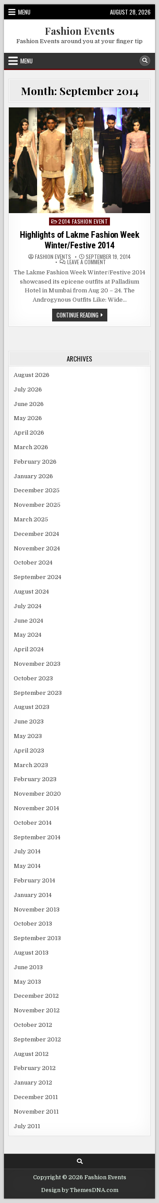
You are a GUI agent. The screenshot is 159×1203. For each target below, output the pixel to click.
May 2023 (28, 736)
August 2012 (31, 1054)
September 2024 (37, 577)
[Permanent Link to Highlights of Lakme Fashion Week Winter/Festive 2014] (79, 160)
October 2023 (33, 678)
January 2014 (33, 895)
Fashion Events (79, 30)
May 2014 (27, 866)
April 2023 (29, 750)
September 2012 (37, 1039)
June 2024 (28, 620)
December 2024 (36, 534)
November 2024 (37, 548)
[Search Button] (145, 60)
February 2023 (35, 779)
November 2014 (36, 808)
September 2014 (37, 837)
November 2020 (37, 793)
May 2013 (27, 981)
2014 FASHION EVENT (83, 221)
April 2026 (29, 432)
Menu (24, 11)
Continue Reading (82, 315)
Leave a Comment (86, 262)
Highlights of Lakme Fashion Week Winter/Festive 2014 (79, 240)
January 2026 (33, 476)
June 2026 (29, 404)
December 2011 (36, 1097)
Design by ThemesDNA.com (79, 1190)
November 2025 (37, 505)
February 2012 (35, 1068)
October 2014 (33, 822)
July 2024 (28, 606)
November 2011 (36, 1111)
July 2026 (28, 389)
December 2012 (36, 996)
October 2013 (33, 923)
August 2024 (31, 591)
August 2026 (31, 375)
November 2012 (37, 1010)
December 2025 (37, 490)
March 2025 (31, 519)
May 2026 (28, 418)
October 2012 (33, 1025)
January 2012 (33, 1082)
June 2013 (28, 967)
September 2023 (38, 693)
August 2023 (31, 707)
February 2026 (35, 461)
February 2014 (34, 880)
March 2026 (31, 447)
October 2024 (33, 562)
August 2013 (31, 952)
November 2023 (37, 664)
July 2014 (27, 851)
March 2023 (31, 765)
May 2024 (28, 634)
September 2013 (37, 938)
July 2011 (27, 1126)
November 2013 (37, 909)
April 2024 (29, 649)
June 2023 (29, 721)
